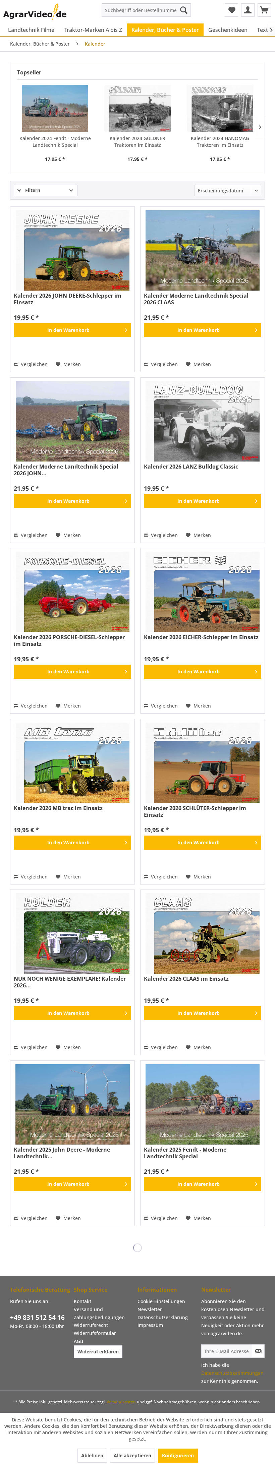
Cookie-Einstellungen (161, 1301)
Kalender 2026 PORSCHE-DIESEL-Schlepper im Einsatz (69, 640)
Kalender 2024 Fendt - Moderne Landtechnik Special (55, 141)
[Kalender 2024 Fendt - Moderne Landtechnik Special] (55, 108)
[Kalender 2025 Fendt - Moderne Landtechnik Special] (202, 1104)
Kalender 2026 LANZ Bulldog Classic (191, 466)
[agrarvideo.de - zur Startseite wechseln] (34, 11)
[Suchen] (184, 10)
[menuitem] (146, 10)
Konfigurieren (178, 1455)
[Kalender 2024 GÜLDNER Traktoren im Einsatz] (137, 108)
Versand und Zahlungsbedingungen (99, 1313)
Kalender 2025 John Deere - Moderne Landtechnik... (62, 1153)
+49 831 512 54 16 (37, 1317)
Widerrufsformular (95, 1333)
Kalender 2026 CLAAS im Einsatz (186, 978)
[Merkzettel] (231, 10)
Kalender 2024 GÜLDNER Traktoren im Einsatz (137, 141)
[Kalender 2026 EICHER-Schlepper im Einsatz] (202, 592)
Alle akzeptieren (132, 1455)
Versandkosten (121, 1402)
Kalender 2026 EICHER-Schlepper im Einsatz (201, 637)
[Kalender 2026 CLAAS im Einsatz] (202, 933)
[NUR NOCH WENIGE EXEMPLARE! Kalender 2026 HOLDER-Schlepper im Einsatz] (72, 933)
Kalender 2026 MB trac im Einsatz (58, 808)
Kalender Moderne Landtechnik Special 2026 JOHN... (66, 470)
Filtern (32, 190)
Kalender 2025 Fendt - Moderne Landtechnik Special (185, 1153)
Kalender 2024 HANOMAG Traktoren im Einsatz (220, 141)
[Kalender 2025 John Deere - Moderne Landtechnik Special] (72, 1104)
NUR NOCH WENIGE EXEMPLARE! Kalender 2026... (70, 982)
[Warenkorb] (264, 10)
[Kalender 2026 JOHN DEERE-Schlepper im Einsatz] (72, 250)
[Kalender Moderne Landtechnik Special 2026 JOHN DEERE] (72, 421)
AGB (78, 1341)
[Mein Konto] (248, 10)
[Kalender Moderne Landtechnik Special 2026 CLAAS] (202, 250)
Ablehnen (92, 1455)
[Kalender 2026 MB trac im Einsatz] (72, 763)
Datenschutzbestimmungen (232, 1373)
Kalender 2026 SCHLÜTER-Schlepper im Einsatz (195, 811)
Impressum (150, 1325)
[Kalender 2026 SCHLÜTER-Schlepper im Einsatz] (202, 763)
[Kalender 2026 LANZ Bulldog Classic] (202, 421)
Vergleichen (33, 364)
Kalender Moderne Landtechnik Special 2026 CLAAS (196, 299)
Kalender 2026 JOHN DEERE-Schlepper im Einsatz (67, 299)
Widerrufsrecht (91, 1325)
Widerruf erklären (98, 1351)
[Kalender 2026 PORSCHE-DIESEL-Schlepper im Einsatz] (72, 592)
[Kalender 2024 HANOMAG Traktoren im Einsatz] (220, 108)
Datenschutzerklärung (163, 1317)
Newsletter (150, 1309)
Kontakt (82, 1301)
